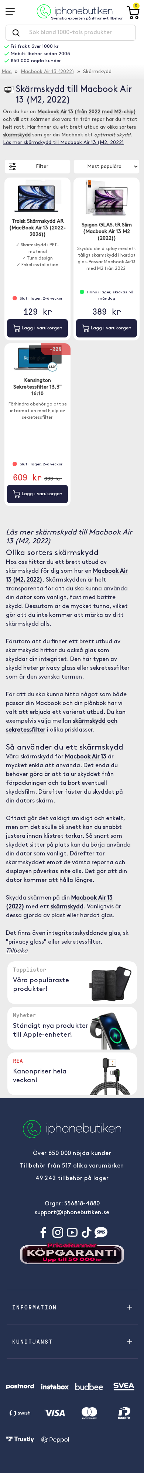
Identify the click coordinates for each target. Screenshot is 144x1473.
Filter (42, 166)
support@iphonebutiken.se (72, 1213)
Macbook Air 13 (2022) (47, 72)
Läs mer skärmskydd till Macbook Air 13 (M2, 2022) (63, 143)
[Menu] (13, 11)
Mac (6, 72)
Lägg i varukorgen (41, 328)
